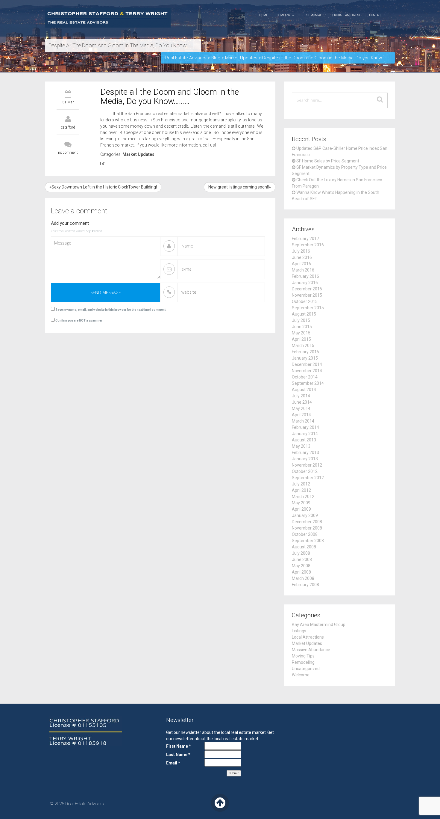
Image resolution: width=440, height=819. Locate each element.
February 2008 (305, 584)
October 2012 (305, 471)
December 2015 (307, 288)
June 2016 (302, 257)
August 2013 (304, 440)
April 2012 (301, 490)
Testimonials (313, 15)
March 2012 (303, 496)
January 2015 (305, 358)
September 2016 (308, 244)
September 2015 (308, 307)
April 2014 (301, 414)
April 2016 (301, 263)
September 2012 (308, 477)
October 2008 (305, 534)
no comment (68, 152)
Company (284, 15)
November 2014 (307, 370)
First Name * (178, 746)
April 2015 (301, 339)
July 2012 (301, 484)
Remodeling (303, 662)
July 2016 (301, 251)
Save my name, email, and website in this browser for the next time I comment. (110, 309)
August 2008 (304, 547)
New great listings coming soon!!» (239, 187)
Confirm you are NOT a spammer (78, 320)
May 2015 (301, 333)
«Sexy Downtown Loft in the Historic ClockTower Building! (103, 187)
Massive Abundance (311, 649)
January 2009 (305, 515)
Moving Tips (303, 656)
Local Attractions (308, 637)
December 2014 (307, 364)
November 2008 (307, 528)
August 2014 (304, 389)
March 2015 (303, 345)
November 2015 (307, 295)
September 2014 (308, 383)
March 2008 (303, 578)
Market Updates (138, 154)
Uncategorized (306, 668)
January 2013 (305, 458)
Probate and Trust (346, 15)
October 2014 (305, 377)
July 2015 (301, 320)
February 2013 (305, 452)
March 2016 (303, 270)
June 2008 (302, 559)
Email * (173, 763)
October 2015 (305, 301)
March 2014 (303, 421)
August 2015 (304, 314)
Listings (299, 630)
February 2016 (305, 276)
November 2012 (307, 465)
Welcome (300, 674)
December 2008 (307, 521)
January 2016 (305, 282)
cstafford (68, 127)
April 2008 (301, 572)
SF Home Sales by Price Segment (327, 161)
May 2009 (301, 502)
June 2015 (302, 326)
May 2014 (301, 408)
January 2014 (305, 433)
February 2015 (305, 351)
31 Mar (68, 102)
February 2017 (305, 238)
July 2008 (301, 553)
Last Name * (178, 754)
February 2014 (305, 427)
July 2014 (301, 395)
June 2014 (302, 402)
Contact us (377, 15)
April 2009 (301, 509)
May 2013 (301, 446)
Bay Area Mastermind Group (318, 624)
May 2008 (301, 565)
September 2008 (308, 540)
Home (263, 15)
